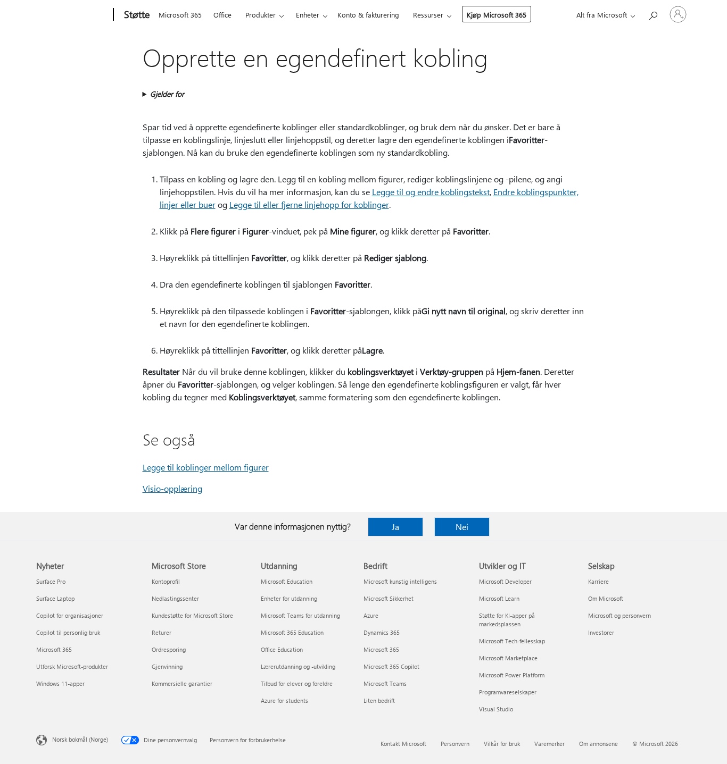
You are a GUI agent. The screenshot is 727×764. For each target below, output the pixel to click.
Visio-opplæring (172, 488)
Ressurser (428, 14)
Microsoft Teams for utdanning (300, 615)
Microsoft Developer (505, 581)
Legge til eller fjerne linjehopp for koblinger (309, 204)
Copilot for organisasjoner (69, 615)
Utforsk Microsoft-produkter (72, 666)
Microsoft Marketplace (508, 658)
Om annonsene (598, 744)
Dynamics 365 (381, 632)
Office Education (282, 649)
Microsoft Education (286, 581)
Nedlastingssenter (175, 598)
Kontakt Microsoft (403, 744)
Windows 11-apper (60, 683)
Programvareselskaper (507, 692)
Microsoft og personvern (619, 615)
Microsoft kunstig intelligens (400, 581)
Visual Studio (496, 709)
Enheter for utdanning (289, 598)
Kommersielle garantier (182, 683)
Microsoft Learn (499, 598)
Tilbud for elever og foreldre (297, 683)
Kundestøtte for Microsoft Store (192, 615)
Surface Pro (50, 581)
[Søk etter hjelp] (652, 14)
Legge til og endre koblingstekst (431, 191)
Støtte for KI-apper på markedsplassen (507, 619)
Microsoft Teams (385, 683)
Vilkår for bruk (502, 744)
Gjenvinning (167, 666)
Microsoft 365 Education (292, 632)
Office (222, 14)
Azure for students (284, 700)
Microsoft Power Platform (511, 675)
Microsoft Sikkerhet (388, 598)
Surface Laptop (55, 598)
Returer (161, 632)
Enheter (307, 14)
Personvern (455, 744)
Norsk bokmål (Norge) (80, 739)
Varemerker (549, 744)
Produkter (260, 14)
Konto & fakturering (368, 14)
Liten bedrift (379, 700)
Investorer (601, 632)
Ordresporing (169, 649)
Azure (370, 615)
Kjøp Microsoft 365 (496, 14)
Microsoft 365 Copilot (391, 666)
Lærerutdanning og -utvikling (298, 666)
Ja (395, 526)
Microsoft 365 (180, 14)
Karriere (598, 581)
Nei (462, 526)
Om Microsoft (605, 598)
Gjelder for (167, 94)
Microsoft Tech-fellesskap (512, 641)
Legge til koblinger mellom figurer (206, 467)
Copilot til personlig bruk (68, 632)
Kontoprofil (166, 581)
